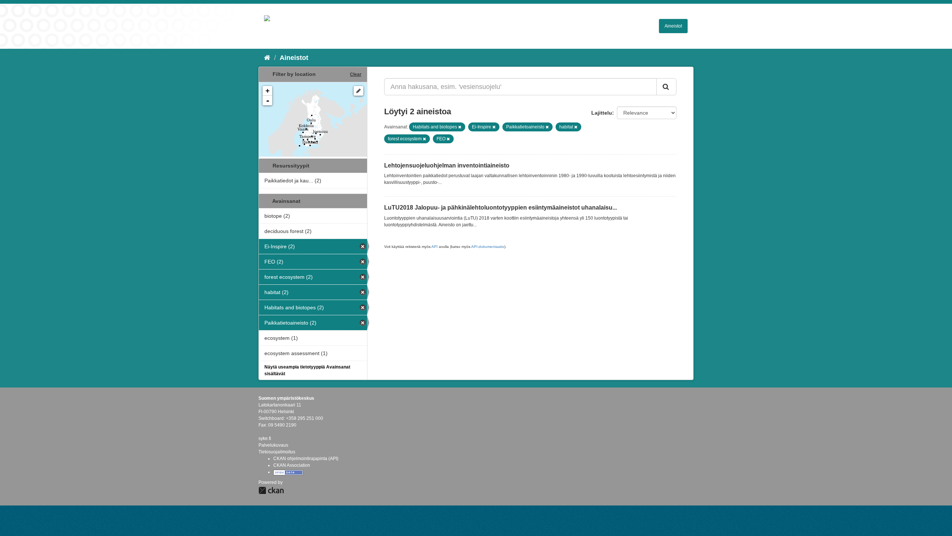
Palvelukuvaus (273, 445)
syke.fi (264, 438)
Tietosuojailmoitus (276, 451)
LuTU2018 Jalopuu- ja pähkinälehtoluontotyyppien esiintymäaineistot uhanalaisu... (500, 207)
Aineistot (673, 26)
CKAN (271, 490)
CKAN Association (291, 465)
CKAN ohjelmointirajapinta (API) (305, 458)
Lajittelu (601, 113)
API (434, 247)
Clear (355, 74)
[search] (666, 86)
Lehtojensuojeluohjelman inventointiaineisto (446, 165)
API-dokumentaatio (487, 247)
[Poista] (459, 127)
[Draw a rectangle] (358, 91)
